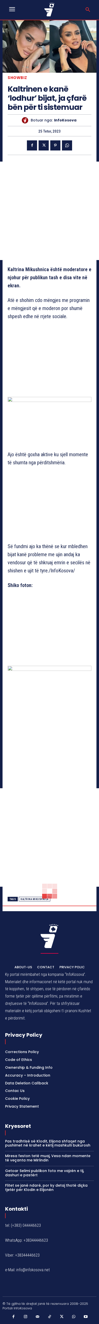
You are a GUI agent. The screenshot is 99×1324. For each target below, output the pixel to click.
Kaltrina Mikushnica (34, 899)
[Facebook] (32, 145)
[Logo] (49, 9)
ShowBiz (17, 78)
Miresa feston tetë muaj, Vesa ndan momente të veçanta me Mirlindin (47, 1158)
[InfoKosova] (26, 120)
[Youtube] (86, 1317)
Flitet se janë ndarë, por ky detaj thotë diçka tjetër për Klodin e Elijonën (46, 1187)
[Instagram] (25, 1317)
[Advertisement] (49, 211)
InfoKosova (65, 120)
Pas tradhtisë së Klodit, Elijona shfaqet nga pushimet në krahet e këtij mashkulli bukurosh (47, 1143)
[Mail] (37, 1317)
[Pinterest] (55, 145)
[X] (44, 145)
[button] (88, 10)
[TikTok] (49, 1317)
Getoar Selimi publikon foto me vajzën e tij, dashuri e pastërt (44, 1173)
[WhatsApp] (67, 145)
